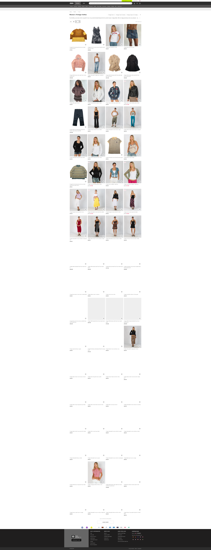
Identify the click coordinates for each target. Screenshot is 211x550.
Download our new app (127, 0)
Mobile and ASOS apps (121, 533)
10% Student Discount (93, 539)
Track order (92, 534)
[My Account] (134, 3)
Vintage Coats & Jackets (120, 14)
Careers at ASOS (107, 534)
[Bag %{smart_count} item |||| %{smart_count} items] (140, 3)
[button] (133, 539)
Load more (106, 522)
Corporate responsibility (108, 536)
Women (75, 11)
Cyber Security (106, 539)
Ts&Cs (136, 548)
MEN (84, 3)
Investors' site (106, 538)
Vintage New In (111, 14)
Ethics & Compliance (93, 544)
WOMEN (77, 3)
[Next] (140, 15)
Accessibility (139, 548)
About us (105, 533)
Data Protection (92, 543)
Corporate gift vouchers (121, 536)
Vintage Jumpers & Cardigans (132, 14)
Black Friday (120, 538)
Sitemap (91, 541)
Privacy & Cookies (131, 548)
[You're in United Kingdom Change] (140, 1)
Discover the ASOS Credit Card (123, 541)
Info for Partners (120, 539)
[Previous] (107, 15)
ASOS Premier (92, 538)
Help (91, 533)
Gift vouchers (120, 534)
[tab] (71, 6)
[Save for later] (85, 44)
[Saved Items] (137, 3)
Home (71, 11)
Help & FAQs (135, 0)
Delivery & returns (93, 536)
